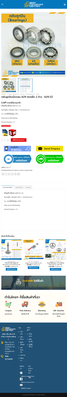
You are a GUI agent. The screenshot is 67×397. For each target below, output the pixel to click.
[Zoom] (3, 74)
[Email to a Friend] (12, 174)
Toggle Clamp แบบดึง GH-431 (33, 263)
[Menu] (2, 4)
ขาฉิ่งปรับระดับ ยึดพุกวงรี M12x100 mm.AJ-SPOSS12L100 (11, 263)
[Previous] (4, 44)
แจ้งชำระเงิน (21, 350)
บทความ (22, 355)
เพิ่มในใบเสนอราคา (19, 140)
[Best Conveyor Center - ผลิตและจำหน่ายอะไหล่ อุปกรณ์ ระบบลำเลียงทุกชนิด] (33, 4)
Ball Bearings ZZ (30, 94)
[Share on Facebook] (6, 174)
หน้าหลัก (3, 94)
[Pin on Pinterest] (15, 174)
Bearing (22, 94)
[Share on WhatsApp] (2, 174)
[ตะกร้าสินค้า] (65, 4)
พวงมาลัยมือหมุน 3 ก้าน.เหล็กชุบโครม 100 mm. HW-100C (55, 263)
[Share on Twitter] (9, 174)
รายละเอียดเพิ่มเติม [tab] (7, 187)
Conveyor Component (13, 94)
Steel (37, 94)
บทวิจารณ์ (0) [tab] (19, 187)
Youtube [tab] (28, 187)
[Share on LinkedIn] (18, 174)
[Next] (62, 44)
